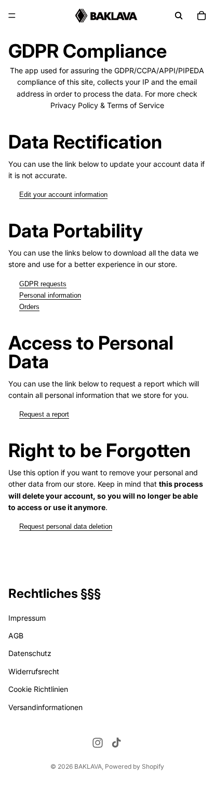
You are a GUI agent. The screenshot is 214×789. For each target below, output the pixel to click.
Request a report (44, 414)
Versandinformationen (45, 707)
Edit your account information (63, 194)
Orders (29, 307)
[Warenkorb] (201, 15)
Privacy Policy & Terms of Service (107, 105)
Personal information (50, 295)
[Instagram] (97, 743)
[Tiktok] (116, 743)
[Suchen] (178, 15)
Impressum (27, 617)
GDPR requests (42, 284)
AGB (15, 635)
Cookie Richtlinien (38, 689)
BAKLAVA (88, 766)
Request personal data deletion (65, 526)
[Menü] (12, 16)
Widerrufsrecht (33, 671)
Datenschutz (29, 653)
